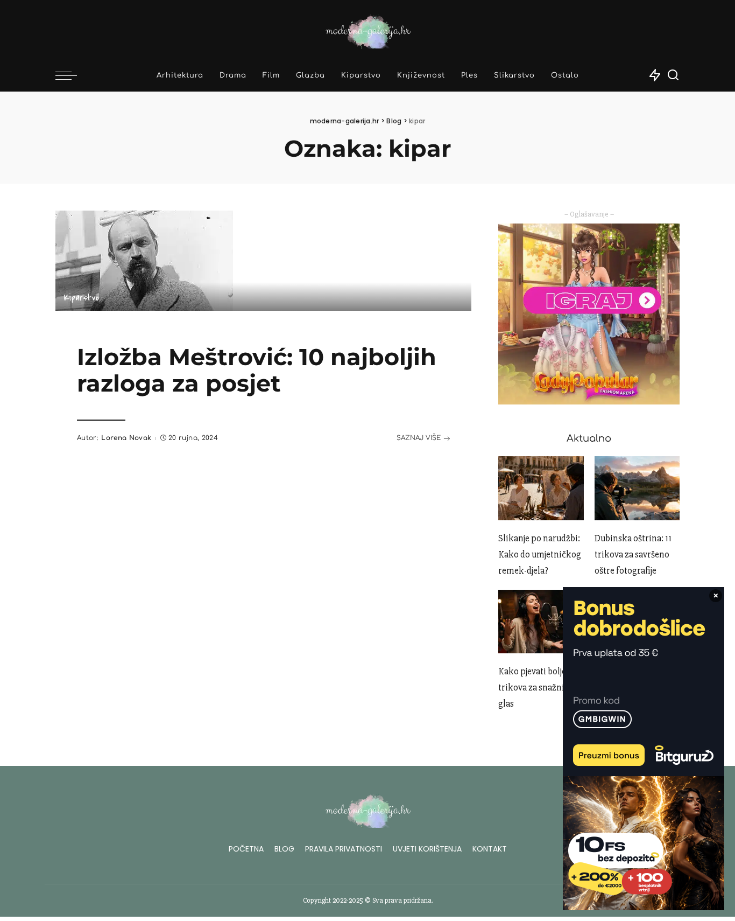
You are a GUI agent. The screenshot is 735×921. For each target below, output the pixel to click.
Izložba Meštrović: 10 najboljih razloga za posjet (256, 370)
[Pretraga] (673, 75)
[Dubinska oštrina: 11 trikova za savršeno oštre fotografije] (637, 488)
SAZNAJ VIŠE (419, 438)
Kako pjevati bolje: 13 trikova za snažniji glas (537, 687)
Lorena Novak (126, 438)
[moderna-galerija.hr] (367, 29)
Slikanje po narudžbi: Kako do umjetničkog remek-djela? (539, 554)
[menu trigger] (71, 75)
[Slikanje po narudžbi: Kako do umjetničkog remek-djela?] (540, 488)
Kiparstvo (81, 298)
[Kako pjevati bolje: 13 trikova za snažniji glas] (540, 622)
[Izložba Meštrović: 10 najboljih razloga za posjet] (144, 259)
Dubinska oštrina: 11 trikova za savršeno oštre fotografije (633, 554)
